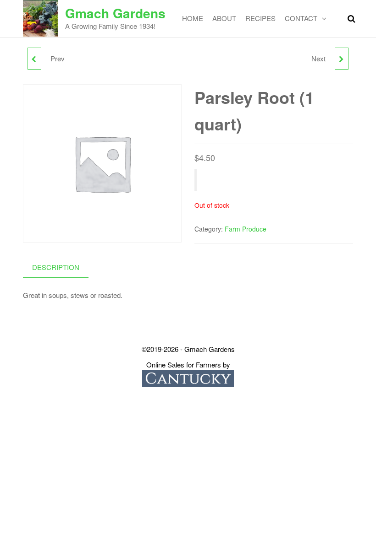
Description (55, 267)
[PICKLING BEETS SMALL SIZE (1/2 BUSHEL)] (34, 59)
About (224, 18)
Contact (301, 18)
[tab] (62, 267)
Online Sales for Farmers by (188, 364)
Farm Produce (245, 228)
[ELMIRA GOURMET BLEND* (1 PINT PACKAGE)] (341, 59)
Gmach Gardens (115, 13)
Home (192, 18)
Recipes (260, 18)
